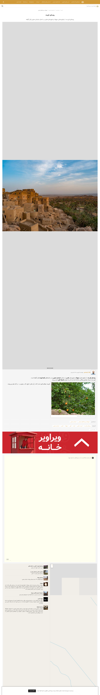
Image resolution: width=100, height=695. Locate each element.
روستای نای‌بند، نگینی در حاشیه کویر (35, 566)
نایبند (74, 426)
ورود (3, 2)
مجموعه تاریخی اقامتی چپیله (37, 593)
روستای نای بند (87, 426)
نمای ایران (82, 2)
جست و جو (2, 6)
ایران (62, 10)
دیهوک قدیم (40, 599)
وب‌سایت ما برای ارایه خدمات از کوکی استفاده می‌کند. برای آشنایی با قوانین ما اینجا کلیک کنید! (55, 691)
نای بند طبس (80, 426)
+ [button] (52, 565)
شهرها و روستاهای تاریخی (42, 10)
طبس (62, 426)
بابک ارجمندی (87, 372)
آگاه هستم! (32, 691)
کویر (70, 426)
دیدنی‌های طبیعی (65, 2)
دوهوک (41, 583)
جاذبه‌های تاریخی (56, 2)
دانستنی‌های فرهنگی (46, 2)
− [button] (52, 567)
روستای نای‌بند (50, 15)
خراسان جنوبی (73, 422)
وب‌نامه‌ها (25, 2)
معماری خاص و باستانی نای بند (36, 572)
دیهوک (66, 426)
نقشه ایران (19, 2)
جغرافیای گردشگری (75, 2)
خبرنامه (37, 2)
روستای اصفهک (40, 607)
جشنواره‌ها (31, 2)
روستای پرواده (40, 577)
